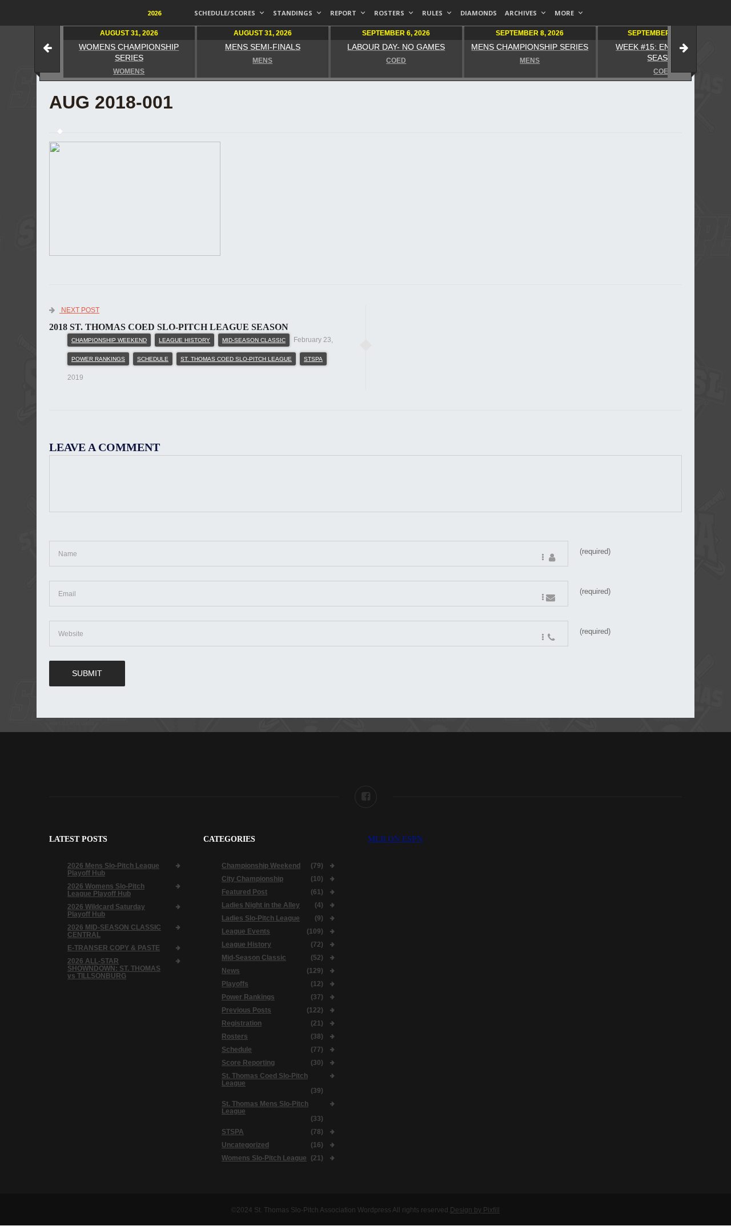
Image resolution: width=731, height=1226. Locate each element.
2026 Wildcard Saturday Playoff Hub (106, 910)
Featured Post (244, 892)
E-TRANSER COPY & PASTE (113, 948)
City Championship (252, 879)
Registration (242, 1023)
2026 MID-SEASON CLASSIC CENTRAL (114, 931)
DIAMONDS (478, 13)
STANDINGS (292, 13)
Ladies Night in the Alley (261, 905)
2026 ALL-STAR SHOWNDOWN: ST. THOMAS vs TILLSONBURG (113, 969)
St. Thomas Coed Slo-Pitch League (236, 359)
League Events (246, 931)
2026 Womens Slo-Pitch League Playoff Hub (105, 890)
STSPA (313, 359)
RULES (432, 13)
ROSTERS (389, 13)
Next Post (79, 310)
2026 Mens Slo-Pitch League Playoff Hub (113, 869)
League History (184, 340)
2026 (154, 13)
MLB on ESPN (395, 839)
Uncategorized (245, 1145)
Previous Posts (246, 1010)
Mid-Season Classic (254, 340)
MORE (564, 13)
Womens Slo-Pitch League (264, 1158)
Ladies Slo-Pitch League (261, 918)
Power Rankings (98, 359)
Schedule (152, 359)
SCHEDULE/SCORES (224, 13)
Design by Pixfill (475, 1210)
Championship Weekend (109, 340)
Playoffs (235, 984)
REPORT (343, 13)
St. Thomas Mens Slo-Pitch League (265, 1107)
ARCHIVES (521, 13)
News (231, 971)
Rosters (235, 1036)
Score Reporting (248, 1063)
